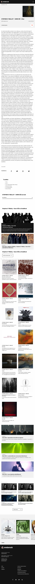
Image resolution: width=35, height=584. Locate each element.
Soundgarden (12, 151)
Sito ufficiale (4, 197)
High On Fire (7, 140)
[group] (8, 529)
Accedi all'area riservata (22, 572)
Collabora (3, 569)
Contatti (2, 567)
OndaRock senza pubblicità (22, 570)
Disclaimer (19, 567)
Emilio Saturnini (4, 25)
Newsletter (19, 569)
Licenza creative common (22, 566)
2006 (6, 4)
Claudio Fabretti (4, 553)
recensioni (3, 4)
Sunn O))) (18, 34)
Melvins (15, 70)
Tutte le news (15, 509)
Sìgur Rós (15, 134)
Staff (2, 566)
